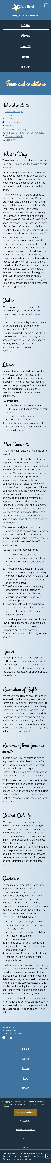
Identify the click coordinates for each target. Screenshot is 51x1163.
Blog (25, 56)
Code (27, 1104)
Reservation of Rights (17, 129)
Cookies (9, 115)
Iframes (9, 125)
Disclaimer (11, 139)
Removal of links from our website (24, 132)
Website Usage (14, 111)
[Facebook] (5, 1038)
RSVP (25, 67)
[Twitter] (12, 1038)
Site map (25, 1147)
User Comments (14, 122)
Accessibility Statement (25, 1130)
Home (25, 25)
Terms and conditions (25, 1112)
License (9, 118)
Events (26, 46)
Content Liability (14, 136)
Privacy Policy (25, 1121)
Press (25, 1138)
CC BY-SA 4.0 (17, 1104)
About (25, 35)
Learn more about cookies (23, 1159)
